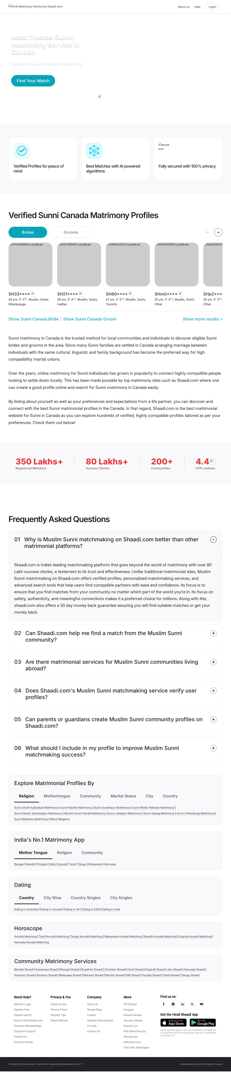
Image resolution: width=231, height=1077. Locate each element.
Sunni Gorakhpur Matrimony (112, 807)
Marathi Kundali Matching (160, 936)
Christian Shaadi (115, 969)
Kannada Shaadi (194, 969)
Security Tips (58, 1015)
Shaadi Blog (94, 1009)
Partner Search (22, 1015)
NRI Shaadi (133, 975)
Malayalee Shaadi (70, 975)
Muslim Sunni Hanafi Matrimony (85, 813)
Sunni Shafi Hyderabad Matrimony (36, 807)
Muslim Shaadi (114, 975)
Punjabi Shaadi (151, 975)
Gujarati (62, 864)
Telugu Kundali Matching (86, 936)
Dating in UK (72, 909)
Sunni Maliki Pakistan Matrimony (153, 807)
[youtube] (201, 1004)
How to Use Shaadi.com (28, 1020)
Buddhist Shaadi (91, 969)
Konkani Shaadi (47, 975)
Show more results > (203, 319)
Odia (52, 864)
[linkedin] (182, 1004)
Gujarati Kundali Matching (195, 936)
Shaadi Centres (133, 1015)
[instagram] (173, 1004)
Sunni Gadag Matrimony (159, 813)
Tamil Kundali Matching (54, 936)
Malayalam (95, 864)
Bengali (19, 864)
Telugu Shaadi (190, 975)
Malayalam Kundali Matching (123, 936)
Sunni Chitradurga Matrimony (196, 813)
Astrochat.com (132, 1042)
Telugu (82, 864)
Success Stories (23, 1042)
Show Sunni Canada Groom (89, 319)
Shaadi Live (131, 1026)
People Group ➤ (214, 1064)
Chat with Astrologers (136, 1047)
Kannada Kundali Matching (31, 942)
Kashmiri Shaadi (24, 975)
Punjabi (42, 864)
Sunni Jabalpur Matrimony (124, 813)
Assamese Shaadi (47, 969)
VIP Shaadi (130, 1004)
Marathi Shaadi (23, 969)
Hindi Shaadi (136, 969)
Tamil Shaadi (171, 975)
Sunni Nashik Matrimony (76, 807)
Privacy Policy (59, 1009)
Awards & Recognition (100, 1020)
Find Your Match (33, 80)
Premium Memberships (28, 1026)
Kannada (110, 864)
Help (197, 6)
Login (212, 6)
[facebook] (163, 1004)
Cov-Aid (91, 1026)
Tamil (72, 864)
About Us (92, 1004)
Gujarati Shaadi (155, 969)
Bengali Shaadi (69, 969)
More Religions (60, 819)
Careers (91, 1015)
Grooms (71, 232)
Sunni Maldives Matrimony (31, 819)
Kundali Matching (25, 936)
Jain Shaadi (174, 969)
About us (184, 6)
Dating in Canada (51, 909)
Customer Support (25, 1031)
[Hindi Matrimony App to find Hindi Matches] (173, 1022)
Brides (28, 232)
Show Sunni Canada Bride (33, 319)
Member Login (22, 1004)
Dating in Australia (26, 909)
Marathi (31, 864)
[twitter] (192, 1004)
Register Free (21, 1009)
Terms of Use (58, 1004)
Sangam (129, 1009)
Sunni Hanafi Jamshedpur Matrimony (38, 813)
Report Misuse (59, 1020)
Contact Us (20, 1036)
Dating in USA (91, 909)
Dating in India (111, 909)
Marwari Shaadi (93, 975)
